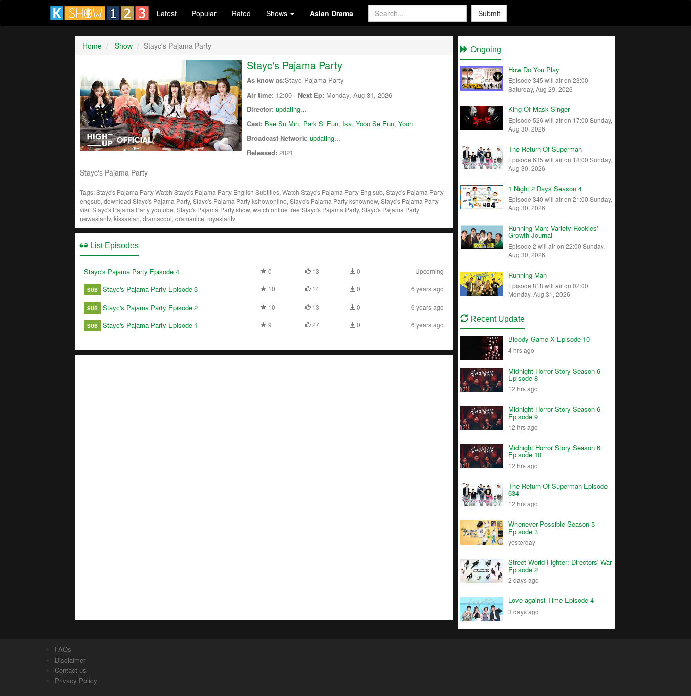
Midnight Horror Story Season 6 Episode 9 (554, 412)
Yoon (405, 123)
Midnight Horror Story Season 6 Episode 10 (554, 451)
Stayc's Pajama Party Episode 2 (150, 307)
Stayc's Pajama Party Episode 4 (131, 271)
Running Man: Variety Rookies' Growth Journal (553, 231)
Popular (204, 13)
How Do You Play (533, 69)
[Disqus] (264, 486)
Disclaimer (70, 660)
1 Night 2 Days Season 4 (545, 188)
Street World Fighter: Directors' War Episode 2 (560, 565)
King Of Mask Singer (539, 109)
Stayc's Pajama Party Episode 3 (150, 289)
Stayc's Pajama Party (294, 65)
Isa (347, 123)
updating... (291, 109)
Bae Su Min (282, 123)
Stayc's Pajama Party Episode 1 (150, 325)
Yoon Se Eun (375, 123)
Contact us (71, 670)
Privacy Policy (76, 680)
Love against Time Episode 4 (551, 600)
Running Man (527, 275)
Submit (489, 13)
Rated (241, 13)
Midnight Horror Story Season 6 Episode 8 (554, 374)
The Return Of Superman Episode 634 (558, 489)
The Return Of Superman (545, 149)
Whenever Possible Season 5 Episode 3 (551, 527)
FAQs (63, 649)
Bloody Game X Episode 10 (549, 339)
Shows (277, 13)
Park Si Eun (320, 123)
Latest (167, 13)
